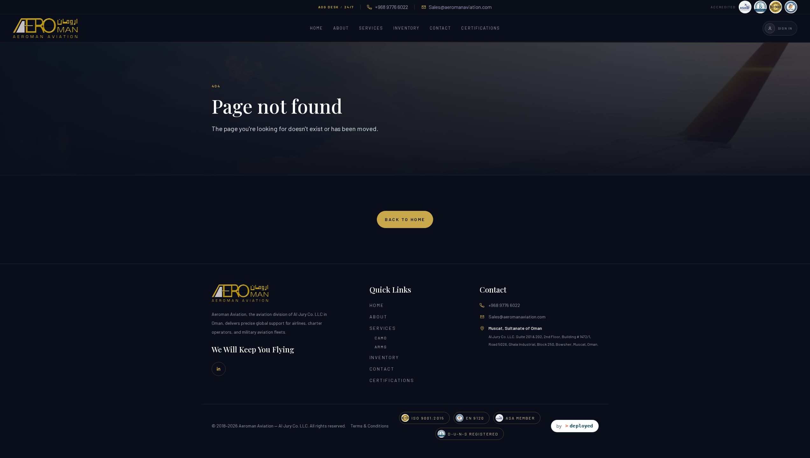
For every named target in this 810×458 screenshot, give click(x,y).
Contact (440, 28)
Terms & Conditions (370, 425)
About (341, 28)
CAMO (381, 338)
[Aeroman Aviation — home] (45, 28)
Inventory (406, 28)
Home (316, 28)
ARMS (381, 346)
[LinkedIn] (219, 369)
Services (371, 28)
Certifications (480, 28)
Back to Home (405, 219)
